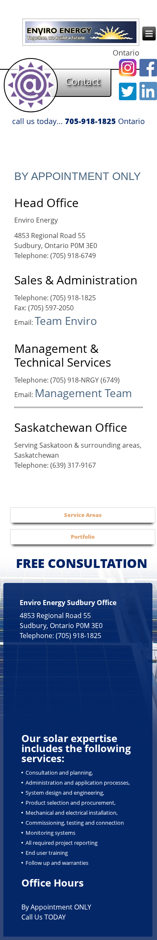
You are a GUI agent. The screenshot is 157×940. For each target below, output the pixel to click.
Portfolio (83, 536)
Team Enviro (66, 320)
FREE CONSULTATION (81, 563)
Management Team (83, 392)
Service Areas (83, 515)
